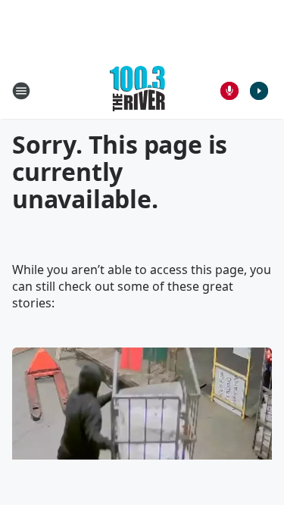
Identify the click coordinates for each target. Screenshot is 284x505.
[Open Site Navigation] (21, 91)
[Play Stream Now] (259, 91)
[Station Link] (137, 90)
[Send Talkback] (229, 91)
